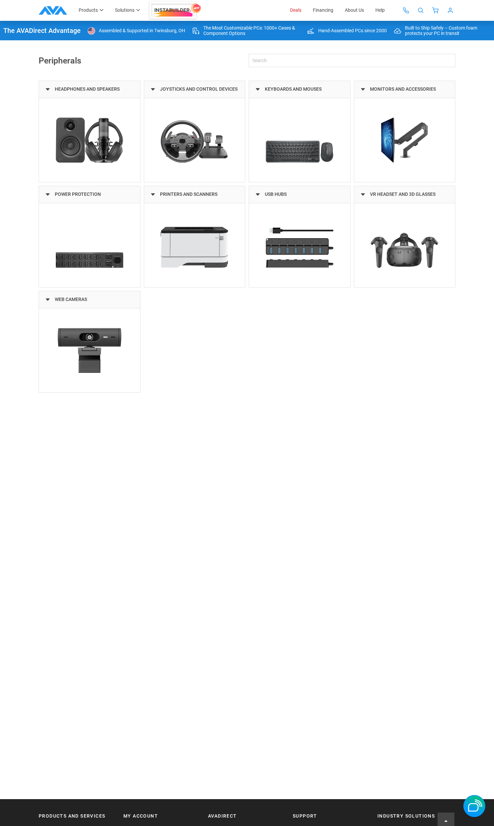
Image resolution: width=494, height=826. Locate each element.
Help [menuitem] (380, 10)
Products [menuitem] (88, 10)
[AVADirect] (53, 10)
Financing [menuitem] (323, 10)
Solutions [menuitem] (124, 10)
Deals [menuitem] (295, 10)
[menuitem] (175, 10)
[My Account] (450, 10)
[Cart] (435, 10)
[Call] (406, 10)
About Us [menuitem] (354, 10)
